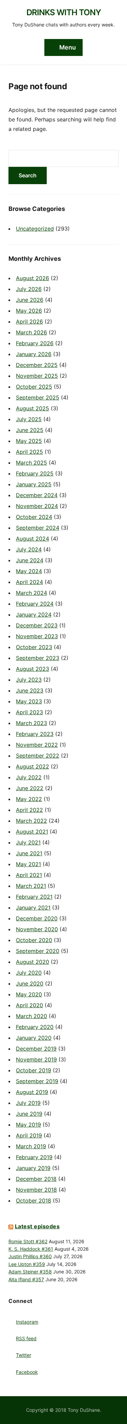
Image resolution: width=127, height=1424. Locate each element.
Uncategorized (35, 228)
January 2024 (33, 614)
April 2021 (29, 875)
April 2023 (29, 712)
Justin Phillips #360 (30, 1256)
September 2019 (37, 1081)
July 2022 (29, 777)
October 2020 (34, 940)
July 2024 (29, 549)
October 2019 (33, 1070)
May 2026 (29, 310)
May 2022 (29, 799)
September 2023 (37, 658)
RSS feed (26, 1338)
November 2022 (37, 744)
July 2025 (29, 419)
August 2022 (32, 766)
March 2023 (31, 723)
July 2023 (29, 679)
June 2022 (29, 788)
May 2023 (29, 701)
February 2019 (34, 1157)
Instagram (27, 1322)
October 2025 (34, 386)
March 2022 (31, 820)
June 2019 (29, 1113)
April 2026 (29, 321)
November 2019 (36, 1059)
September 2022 (37, 755)
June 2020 (29, 983)
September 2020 (37, 951)
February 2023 (35, 733)
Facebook (27, 1372)
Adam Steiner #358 (30, 1271)
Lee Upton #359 (26, 1264)
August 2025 (32, 408)
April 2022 (29, 809)
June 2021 (29, 853)
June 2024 (29, 560)
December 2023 (37, 625)
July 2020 (29, 972)
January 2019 (33, 1168)
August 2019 (32, 1092)
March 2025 (31, 462)
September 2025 (37, 397)
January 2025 (33, 484)
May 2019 (28, 1124)
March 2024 (31, 592)
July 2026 (29, 289)
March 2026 (31, 332)
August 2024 (32, 538)
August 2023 (32, 668)
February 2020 (35, 1026)
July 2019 (28, 1102)
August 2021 (32, 831)
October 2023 (34, 647)
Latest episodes (37, 1226)
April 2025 (29, 451)
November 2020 (37, 929)
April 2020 (29, 1005)
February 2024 (35, 603)
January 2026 (33, 354)
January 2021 (33, 907)
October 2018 (33, 1200)
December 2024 (37, 495)
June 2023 (29, 690)
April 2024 (29, 582)
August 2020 (32, 961)
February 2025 (35, 473)
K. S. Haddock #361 (30, 1249)
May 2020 (29, 994)
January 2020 (33, 1037)
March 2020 (31, 1016)
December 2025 (37, 365)
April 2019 (29, 1135)
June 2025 (29, 430)
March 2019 (31, 1146)
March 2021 (31, 885)
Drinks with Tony (63, 12)
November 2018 (36, 1189)
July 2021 (28, 842)
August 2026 (32, 278)
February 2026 (35, 343)
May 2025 (29, 440)
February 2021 (34, 896)
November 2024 (37, 506)
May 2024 (29, 571)
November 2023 (37, 636)
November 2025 (37, 375)
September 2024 (37, 527)
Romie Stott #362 (27, 1241)
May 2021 (28, 864)
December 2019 (36, 1048)
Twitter (23, 1355)
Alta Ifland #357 (26, 1279)
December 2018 (36, 1178)
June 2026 (29, 299)
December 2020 (37, 918)
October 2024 (34, 516)
